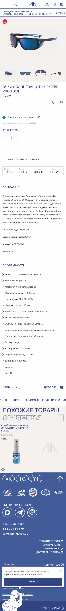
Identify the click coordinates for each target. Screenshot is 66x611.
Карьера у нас (52, 549)
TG (22, 479)
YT (36, 479)
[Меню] (6, 4)
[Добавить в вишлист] (53, 102)
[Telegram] (20, 512)
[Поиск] (15, 4)
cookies (29, 571)
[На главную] (33, 4)
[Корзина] (61, 4)
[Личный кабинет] (47, 4)
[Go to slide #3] (40, 73)
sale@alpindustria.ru (15, 533)
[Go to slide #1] (10, 73)
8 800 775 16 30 (13, 524)
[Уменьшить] (4, 137)
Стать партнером (49, 541)
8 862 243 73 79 (13, 528)
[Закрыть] (60, 570)
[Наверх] (60, 478)
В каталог (61, 13)
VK (8, 479)
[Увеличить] (17, 137)
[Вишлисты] (54, 4)
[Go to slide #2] (25, 73)
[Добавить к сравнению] (61, 102)
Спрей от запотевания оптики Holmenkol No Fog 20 (15, 428)
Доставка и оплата (48, 552)
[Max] (7, 512)
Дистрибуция (51, 545)
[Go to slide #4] (56, 73)
